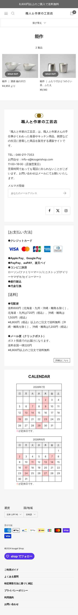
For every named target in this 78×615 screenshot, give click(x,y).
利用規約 (9, 597)
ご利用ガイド (11, 569)
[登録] (64, 193)
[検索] (13, 13)
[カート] (72, 13)
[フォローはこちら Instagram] (66, 211)
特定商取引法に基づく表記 (18, 583)
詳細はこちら (61, 360)
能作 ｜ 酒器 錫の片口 (14, 81)
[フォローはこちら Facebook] (50, 211)
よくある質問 (11, 576)
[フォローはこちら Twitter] (58, 211)
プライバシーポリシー (16, 590)
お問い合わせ (11, 604)
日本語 (29, 514)
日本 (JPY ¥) (12, 514)
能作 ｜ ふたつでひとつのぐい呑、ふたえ (56, 83)
